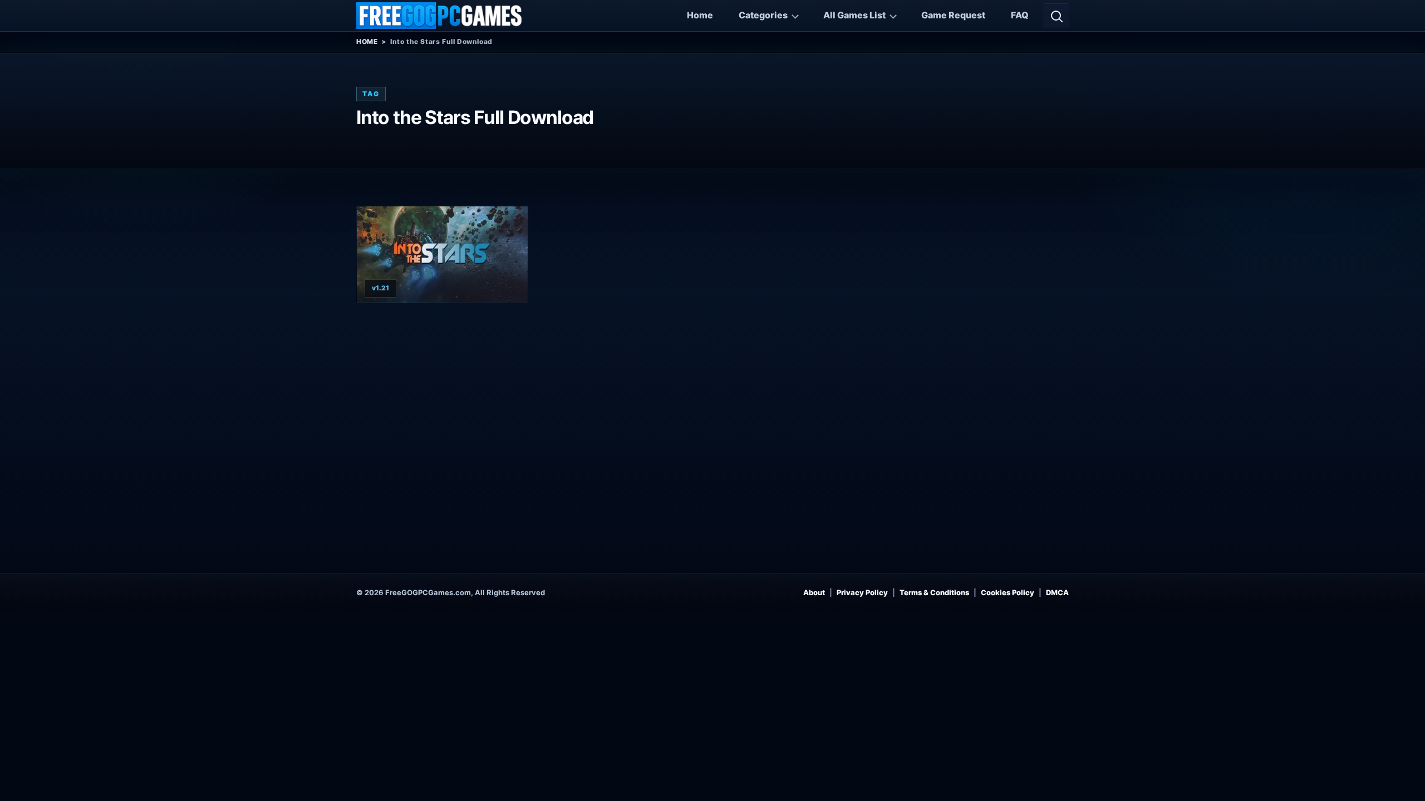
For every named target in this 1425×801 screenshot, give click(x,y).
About (814, 592)
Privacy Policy (862, 592)
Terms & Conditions (934, 592)
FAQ (1020, 15)
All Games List (854, 15)
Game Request (953, 15)
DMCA (1057, 592)
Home (700, 15)
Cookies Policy (1007, 592)
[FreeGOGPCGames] (439, 15)
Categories (763, 15)
